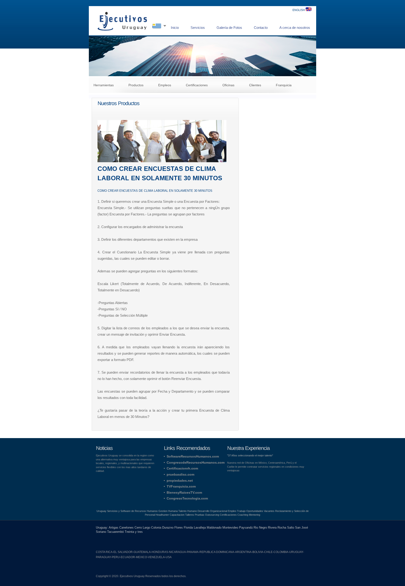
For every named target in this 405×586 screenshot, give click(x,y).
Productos (135, 85)
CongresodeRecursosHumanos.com (196, 462)
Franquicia (284, 85)
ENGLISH (299, 10)
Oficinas (228, 85)
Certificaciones (197, 85)
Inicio (175, 28)
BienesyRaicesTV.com (184, 492)
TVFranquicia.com (181, 486)
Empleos (164, 85)
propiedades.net (180, 480)
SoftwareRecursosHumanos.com (193, 456)
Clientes (255, 85)
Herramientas (104, 85)
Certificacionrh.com (182, 468)
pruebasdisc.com (180, 474)
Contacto (261, 28)
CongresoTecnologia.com (187, 498)
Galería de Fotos (229, 28)
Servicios (198, 28)
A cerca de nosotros (294, 28)
